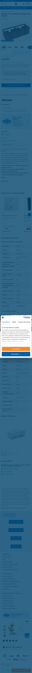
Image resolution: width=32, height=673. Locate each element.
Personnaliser (15, 354)
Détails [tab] (14, 322)
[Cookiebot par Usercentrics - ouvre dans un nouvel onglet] (23, 318)
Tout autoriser (16, 349)
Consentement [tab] (6, 322)
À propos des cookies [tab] (24, 322)
